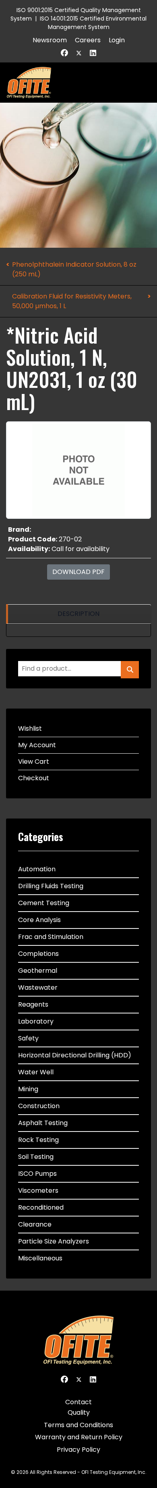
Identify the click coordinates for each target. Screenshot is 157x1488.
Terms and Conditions (78, 1425)
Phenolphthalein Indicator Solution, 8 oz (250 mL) (74, 269)
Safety (28, 1038)
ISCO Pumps (37, 1173)
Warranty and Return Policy (78, 1437)
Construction (39, 1106)
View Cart (33, 761)
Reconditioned (41, 1207)
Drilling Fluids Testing (50, 886)
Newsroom (50, 40)
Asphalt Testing (43, 1122)
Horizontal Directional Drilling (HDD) (74, 1055)
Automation (37, 869)
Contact (78, 1402)
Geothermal (37, 970)
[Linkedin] (93, 53)
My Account (37, 745)
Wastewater (38, 987)
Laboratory (36, 1021)
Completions (38, 953)
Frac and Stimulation (50, 936)
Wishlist (30, 728)
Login (117, 40)
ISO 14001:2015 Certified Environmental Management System (93, 23)
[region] (78, 614)
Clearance (35, 1224)
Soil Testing (36, 1156)
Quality (79, 1412)
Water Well (36, 1072)
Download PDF (78, 571)
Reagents (33, 1004)
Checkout (33, 778)
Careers (88, 40)
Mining (28, 1089)
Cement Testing (43, 903)
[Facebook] (64, 53)
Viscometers (38, 1190)
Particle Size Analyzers (53, 1241)
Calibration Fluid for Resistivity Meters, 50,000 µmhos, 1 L (72, 301)
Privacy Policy (78, 1449)
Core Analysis (39, 919)
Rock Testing (38, 1139)
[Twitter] (79, 53)
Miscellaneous (40, 1258)
